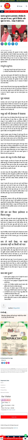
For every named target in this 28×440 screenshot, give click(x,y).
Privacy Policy (4, 390)
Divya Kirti (16, 308)
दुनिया (9, 11)
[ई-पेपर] (19, 437)
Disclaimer (3, 387)
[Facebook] (2, 363)
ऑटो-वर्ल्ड (22, 11)
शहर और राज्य (16, 11)
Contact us (3, 385)
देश (11, 11)
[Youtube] (6, 363)
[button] (26, 6)
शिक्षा (26, 11)
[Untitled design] (14, 355)
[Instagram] (9, 363)
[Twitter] (4, 363)
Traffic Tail (15, 428)
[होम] (2, 437)
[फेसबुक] (8, 437)
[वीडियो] (14, 437)
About (2, 382)
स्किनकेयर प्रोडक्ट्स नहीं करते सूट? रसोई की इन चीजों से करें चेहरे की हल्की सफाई (13, 316)
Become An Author (5, 392)
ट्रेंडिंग (6, 11)
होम (2, 11)
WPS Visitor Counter (11, 409)
